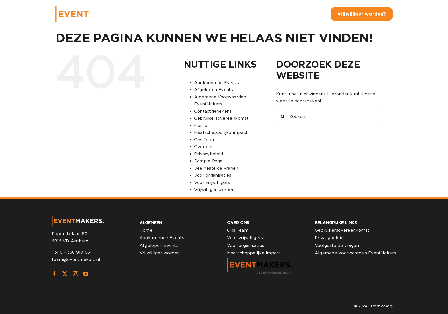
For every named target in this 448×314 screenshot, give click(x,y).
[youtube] (85, 273)
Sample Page (208, 161)
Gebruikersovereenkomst (221, 118)
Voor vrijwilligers (212, 182)
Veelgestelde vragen (216, 168)
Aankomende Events (216, 82)
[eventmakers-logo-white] (92, 8)
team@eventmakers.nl (76, 259)
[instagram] (75, 273)
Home (200, 125)
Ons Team (204, 139)
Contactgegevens (213, 111)
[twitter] (64, 273)
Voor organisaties (212, 175)
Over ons (203, 146)
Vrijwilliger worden (214, 189)
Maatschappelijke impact (221, 132)
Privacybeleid (208, 154)
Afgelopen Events (213, 89)
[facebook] (54, 273)
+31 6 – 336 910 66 (71, 252)
